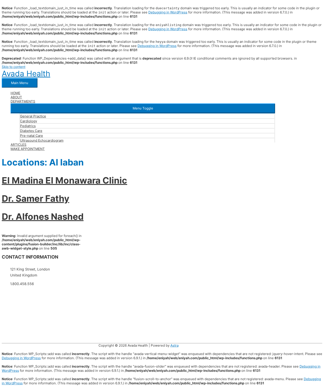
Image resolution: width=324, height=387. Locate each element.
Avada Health (26, 73)
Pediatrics (28, 126)
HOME (15, 93)
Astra (174, 345)
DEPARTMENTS (23, 101)
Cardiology (28, 121)
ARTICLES (18, 145)
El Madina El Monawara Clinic (64, 180)
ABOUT (16, 97)
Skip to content (13, 67)
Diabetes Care (31, 131)
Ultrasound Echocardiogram (41, 140)
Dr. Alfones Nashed (43, 216)
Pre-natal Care (31, 135)
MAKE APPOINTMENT (28, 149)
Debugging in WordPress (167, 12)
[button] (143, 108)
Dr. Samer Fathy (35, 198)
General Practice (33, 116)
